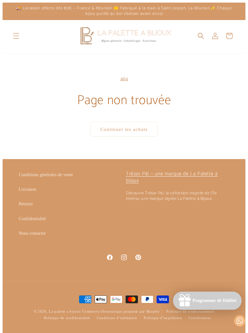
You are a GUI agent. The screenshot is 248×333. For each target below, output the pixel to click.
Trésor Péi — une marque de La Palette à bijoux (172, 177)
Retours (26, 203)
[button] (16, 36)
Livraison (27, 189)
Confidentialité (32, 218)
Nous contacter (32, 233)
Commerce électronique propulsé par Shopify (121, 311)
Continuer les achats (124, 129)
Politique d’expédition (163, 318)
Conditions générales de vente (46, 174)
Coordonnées (200, 318)
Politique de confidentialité (67, 318)
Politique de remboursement (190, 311)
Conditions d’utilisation (117, 318)
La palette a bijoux (65, 311)
